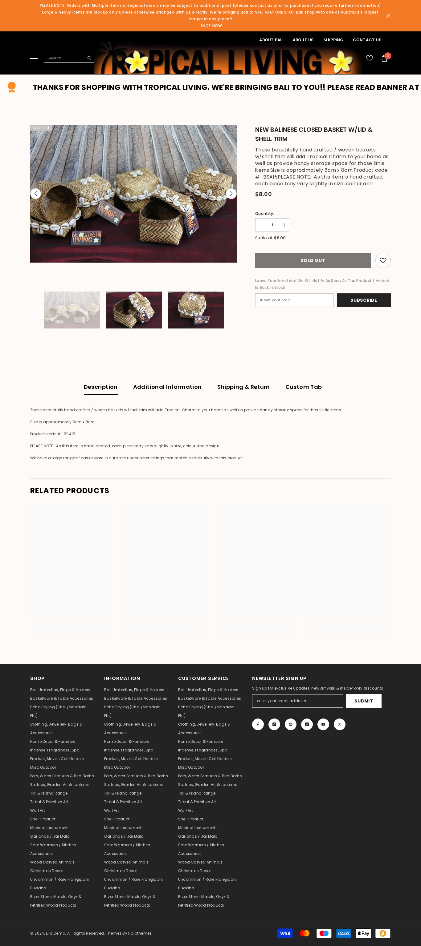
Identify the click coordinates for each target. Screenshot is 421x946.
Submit (363, 701)
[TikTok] (307, 724)
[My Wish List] (369, 58)
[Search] (69, 58)
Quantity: (264, 213)
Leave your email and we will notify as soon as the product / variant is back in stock (322, 284)
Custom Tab (303, 387)
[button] (35, 193)
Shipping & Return (243, 387)
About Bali (271, 40)
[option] (133, 194)
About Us (303, 40)
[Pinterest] (290, 724)
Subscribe (363, 300)
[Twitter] (339, 724)
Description (101, 387)
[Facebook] (258, 724)
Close (388, 15)
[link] (71, 623)
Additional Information (167, 387)
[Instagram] (274, 724)
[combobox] (64, 58)
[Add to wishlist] (383, 260)
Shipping (333, 40)
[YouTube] (323, 724)
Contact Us (367, 40)
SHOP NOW (211, 25)
